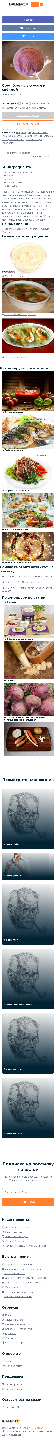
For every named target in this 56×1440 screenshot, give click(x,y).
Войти (35, 4)
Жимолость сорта (14, 1273)
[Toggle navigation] (42, 4)
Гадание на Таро (14, 1342)
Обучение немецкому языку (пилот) (25, 1245)
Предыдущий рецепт (17, 153)
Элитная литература (16, 1236)
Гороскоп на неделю (17, 1227)
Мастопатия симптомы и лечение (23, 1269)
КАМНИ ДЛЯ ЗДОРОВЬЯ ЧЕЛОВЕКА (25, 1278)
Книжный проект (14, 1241)
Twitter (29, 36)
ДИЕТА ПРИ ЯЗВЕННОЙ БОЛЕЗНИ (24, 1282)
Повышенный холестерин (19, 1292)
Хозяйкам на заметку (16, 1324)
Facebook (29, 19)
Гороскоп (10, 1333)
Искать (9, 1315)
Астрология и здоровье (18, 1264)
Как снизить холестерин (18, 1296)
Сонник (9, 1338)
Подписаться (28, 1202)
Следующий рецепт (39, 156)
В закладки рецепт (28, 124)
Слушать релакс (13, 1232)
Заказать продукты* (28, 115)
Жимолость (11, 1287)
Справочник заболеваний (20, 1329)
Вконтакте (30, 28)
